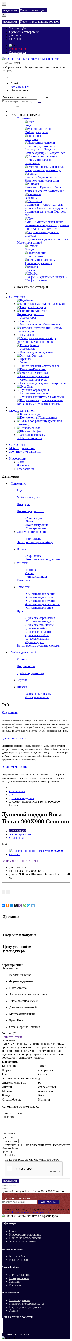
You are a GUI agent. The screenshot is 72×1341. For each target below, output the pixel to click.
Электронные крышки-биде (43, 170)
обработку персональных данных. (27, 1212)
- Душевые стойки (37, 635)
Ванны (29, 177)
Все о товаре (17, 830)
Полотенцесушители (38, 146)
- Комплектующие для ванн (42, 178)
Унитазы (30, 187)
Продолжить (10, 10)
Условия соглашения (22, 1241)
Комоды (30, 249)
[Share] (6, 1185)
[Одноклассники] (7, 905)
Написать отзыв (28, 860)
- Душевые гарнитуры (32, 396)
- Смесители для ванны (33, 376)
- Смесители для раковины (42, 604)
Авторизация (17, 48)
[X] (16, 905)
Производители (19, 1300)
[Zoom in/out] (14, 1185)
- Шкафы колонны (46, 278)
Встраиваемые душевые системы (46, 239)
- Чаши (57, 187)
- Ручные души (34, 642)
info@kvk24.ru (20, 86)
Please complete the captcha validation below (32, 1159)
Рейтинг (7, 1151)
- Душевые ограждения (47, 221)
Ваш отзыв (9, 1133)
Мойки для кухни (36, 132)
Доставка (23, 465)
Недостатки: (10, 1141)
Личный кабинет (20, 1274)
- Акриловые (43, 177)
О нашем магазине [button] (14, 766)
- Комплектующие (42, 151)
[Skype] (28, 905)
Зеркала (30, 270)
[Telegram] (33, 905)
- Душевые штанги (37, 638)
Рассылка (15, 1285)
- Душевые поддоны (38, 631)
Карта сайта (17, 1256)
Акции (13, 1310)
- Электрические (35, 528)
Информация (17, 458)
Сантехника (25, 118)
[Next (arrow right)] (6, 1188)
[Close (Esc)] (3, 1185)
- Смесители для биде (39, 607)
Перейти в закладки (33, 10)
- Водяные (48, 149)
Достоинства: (10, 1137)
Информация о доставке (25, 1234)
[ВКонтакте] (3, 905)
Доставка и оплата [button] (14, 738)
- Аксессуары (40, 147)
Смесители (32, 204)
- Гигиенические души (45, 223)
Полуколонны (34, 256)
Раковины (31, 197)
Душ (28, 221)
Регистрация (17, 52)
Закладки (15, 1281)
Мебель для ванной (29, 242)
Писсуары (31, 139)
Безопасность (25, 468)
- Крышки (44, 187)
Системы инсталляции (39, 159)
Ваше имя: (8, 1116)
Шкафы (30, 277)
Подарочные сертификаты (26, 1303)
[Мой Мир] (11, 905)
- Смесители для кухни (46, 209)
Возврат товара (19, 1259)
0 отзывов (9, 860)
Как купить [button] (10, 712)
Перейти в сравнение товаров (39, 21)
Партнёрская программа (25, 1307)
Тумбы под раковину (38, 263)
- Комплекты (26, 334)
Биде (28, 125)
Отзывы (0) (16, 837)
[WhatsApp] (24, 905)
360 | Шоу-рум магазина (25, 451)
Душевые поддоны (21, 798)
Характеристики (20, 834)
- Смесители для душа (49, 208)
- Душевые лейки (36, 628)
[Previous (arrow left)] (3, 1188)
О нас (20, 462)
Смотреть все (56, 153)
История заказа (19, 1278)
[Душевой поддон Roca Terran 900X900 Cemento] (39, 854)
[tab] (36, 712)
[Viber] (20, 905)
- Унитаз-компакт (45, 189)
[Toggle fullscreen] (10, 1185)
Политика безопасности (25, 1238)
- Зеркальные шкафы (50, 277)
